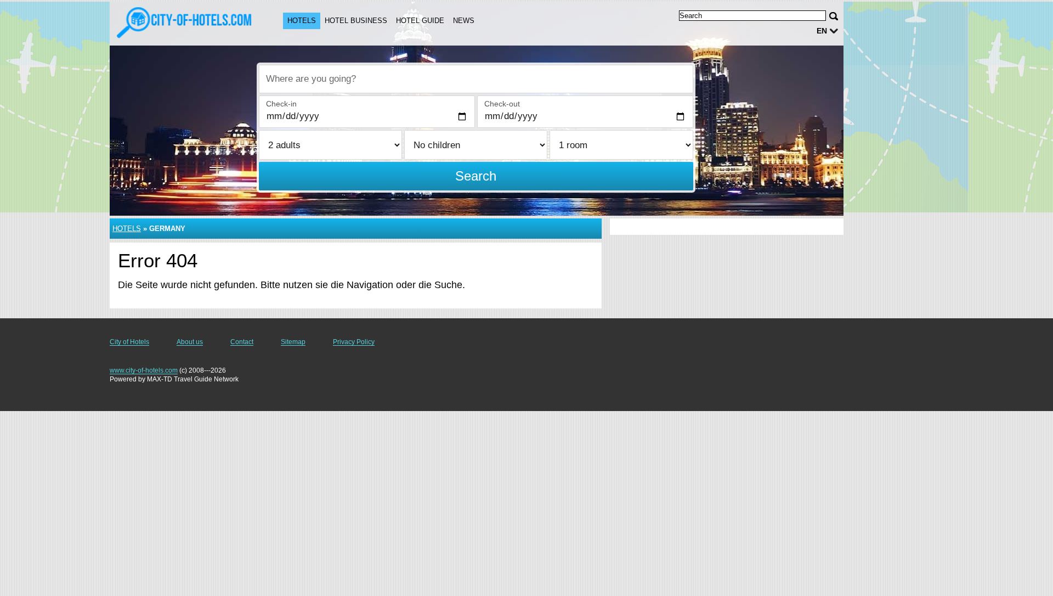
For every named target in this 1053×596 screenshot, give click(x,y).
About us (190, 342)
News (463, 20)
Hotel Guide (420, 20)
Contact (241, 342)
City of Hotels (129, 342)
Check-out (502, 103)
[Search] (833, 16)
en (822, 30)
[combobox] (476, 79)
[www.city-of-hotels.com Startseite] (185, 22)
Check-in (281, 103)
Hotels (301, 20)
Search (475, 175)
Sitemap (293, 342)
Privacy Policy (354, 342)
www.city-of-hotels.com (144, 370)
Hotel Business (356, 20)
